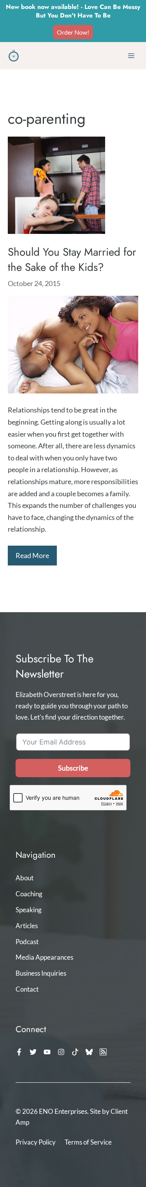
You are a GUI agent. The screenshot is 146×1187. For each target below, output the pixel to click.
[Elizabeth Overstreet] (13, 55)
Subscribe (73, 768)
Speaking (29, 910)
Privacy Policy (36, 1142)
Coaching (29, 894)
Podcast (27, 942)
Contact (27, 989)
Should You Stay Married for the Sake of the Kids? (72, 259)
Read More (32, 555)
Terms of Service (88, 1142)
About (24, 878)
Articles (27, 926)
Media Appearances (44, 957)
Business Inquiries (41, 973)
